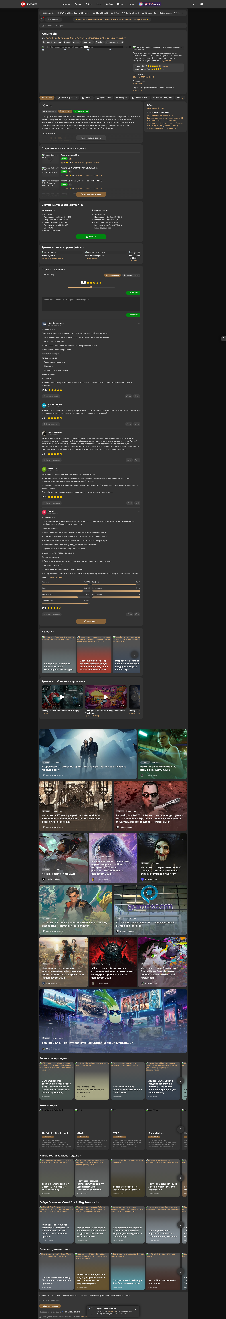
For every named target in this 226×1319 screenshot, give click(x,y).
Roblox (181, 13)
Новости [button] (66, 4)
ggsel (63, 163)
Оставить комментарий (55, 775)
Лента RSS (120, 1296)
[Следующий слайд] (127, 47)
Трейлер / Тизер (92, 716)
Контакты (83, 1296)
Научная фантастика (52, 42)
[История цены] (70, 158)
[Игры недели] (183, 13)
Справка (42, 1296)
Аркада (76, 42)
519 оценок (163, 66)
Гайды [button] (89, 4)
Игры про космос (167, 123)
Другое (45, 713)
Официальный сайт (155, 108)
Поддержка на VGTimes (90, 163)
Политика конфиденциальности (102, 1296)
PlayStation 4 (82, 38)
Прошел (82, 111)
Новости (47, 631)
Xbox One (106, 38)
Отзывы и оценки (164, 98)
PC (47, 38)
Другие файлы (91, 258)
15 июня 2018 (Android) (143, 77)
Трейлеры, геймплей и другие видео (64, 681)
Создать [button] (54, 19)
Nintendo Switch (68, 38)
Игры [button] (99, 4)
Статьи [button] (78, 4)
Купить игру (69, 98)
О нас (58, 1296)
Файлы (88, 98)
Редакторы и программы (52, 258)
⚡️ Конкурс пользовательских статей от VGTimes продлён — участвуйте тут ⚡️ (112, 19)
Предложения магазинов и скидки (63, 148)
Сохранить (133, 293)
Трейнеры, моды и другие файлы (62, 247)
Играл (66, 111)
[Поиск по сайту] (193, 4)
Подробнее (166, 61)
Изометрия (87, 42)
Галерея (123, 98)
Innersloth (137, 84)
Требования (105, 98)
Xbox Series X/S (118, 38)
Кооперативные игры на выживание (163, 118)
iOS (58, 38)
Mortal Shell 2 (102, 13)
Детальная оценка (131, 275)
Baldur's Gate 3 (132, 13)
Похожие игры (141, 98)
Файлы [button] (109, 4)
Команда (65, 1296)
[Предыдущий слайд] (46, 47)
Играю (51, 111)
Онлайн (99, 42)
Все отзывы (92, 621)
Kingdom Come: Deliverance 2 (158, 13)
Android (52, 38)
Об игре (48, 98)
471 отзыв (75, 163)
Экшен (67, 42)
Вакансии (74, 1296)
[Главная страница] (29, 4)
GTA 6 (116, 13)
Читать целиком (56, 577)
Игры (49, 26)
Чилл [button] (131, 4)
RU (129, 1296)
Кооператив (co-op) (114, 42)
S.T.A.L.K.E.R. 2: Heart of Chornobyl (75, 13)
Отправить (133, 315)
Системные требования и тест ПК (62, 204)
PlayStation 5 (95, 38)
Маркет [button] (120, 4)
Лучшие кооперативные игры (160, 115)
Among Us (59, 26)
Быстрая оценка (112, 275)
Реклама (51, 1296)
